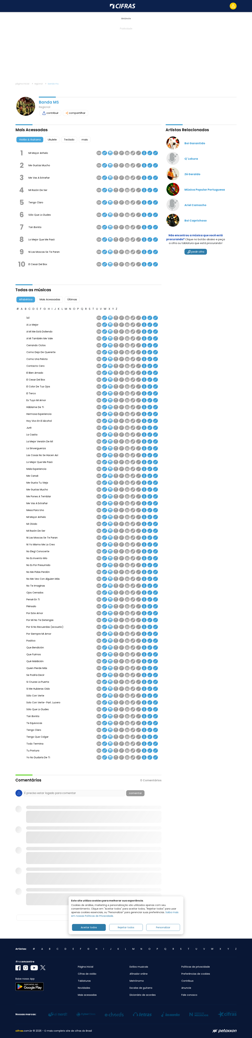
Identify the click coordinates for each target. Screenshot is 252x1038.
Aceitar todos (89, 927)
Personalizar (163, 927)
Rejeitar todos (126, 927)
